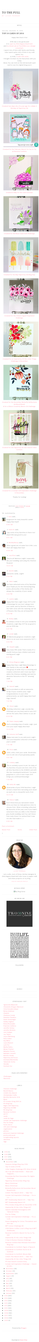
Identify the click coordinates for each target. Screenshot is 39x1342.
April (8, 1286)
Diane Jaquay (14, 721)
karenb (11, 571)
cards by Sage (9, 1118)
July (7, 1278)
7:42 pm (9, 779)
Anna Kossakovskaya (11, 1009)
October (9, 1271)
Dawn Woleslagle (10, 1019)
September (10, 1273)
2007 (6, 1315)
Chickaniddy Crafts (10, 1095)
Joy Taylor (7, 1034)
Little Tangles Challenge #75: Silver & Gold (20, 1169)
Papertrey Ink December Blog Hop (17, 1181)
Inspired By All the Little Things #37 (18, 1207)
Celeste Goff (14, 734)
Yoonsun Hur (8, 1066)
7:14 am (9, 744)
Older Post (33, 829)
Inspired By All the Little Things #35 (18, 1259)
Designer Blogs (23, 1339)
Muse (5, 1099)
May (7, 1283)
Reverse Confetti (10, 1112)
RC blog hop (8, 1110)
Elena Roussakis (9, 1024)
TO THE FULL (11, 13)
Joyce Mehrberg (9, 1036)
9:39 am (9, 550)
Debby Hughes (9, 1021)
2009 (6, 1310)
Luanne (11, 599)
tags (5, 1141)
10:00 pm (9, 729)
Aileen (11, 706)
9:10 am (9, 537)
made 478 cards (22, 56)
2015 (6, 1295)
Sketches (7, 1078)
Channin (6, 1013)
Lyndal (11, 634)
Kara (10, 516)
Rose (11, 749)
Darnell (12, 686)
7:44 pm (9, 681)
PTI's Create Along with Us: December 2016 (20, 1205)
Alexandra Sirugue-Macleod (13, 1007)
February (9, 1291)
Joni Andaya (8, 1032)
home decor (8, 1124)
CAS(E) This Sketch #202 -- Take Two (18, 1193)
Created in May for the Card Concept (19, 192)
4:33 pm (9, 594)
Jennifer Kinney (9, 1028)
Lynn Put (6, 1045)
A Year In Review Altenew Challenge (18, 1240)
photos (6, 1131)
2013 (6, 1300)
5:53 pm (9, 642)
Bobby (11, 618)
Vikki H (11, 581)
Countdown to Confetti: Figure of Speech (20, 1247)
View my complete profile (19, 881)
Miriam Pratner (9, 1049)
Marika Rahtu (8, 1047)
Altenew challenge (10, 1089)
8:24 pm (9, 716)
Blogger (23, 1328)
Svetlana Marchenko (11, 1060)
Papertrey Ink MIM (10, 1108)
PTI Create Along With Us (12, 1101)
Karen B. (12, 529)
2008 (6, 1313)
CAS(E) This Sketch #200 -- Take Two (19, 1256)
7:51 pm (9, 701)
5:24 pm (9, 613)
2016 (6, 1159)
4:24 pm (9, 576)
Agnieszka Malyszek (11, 1005)
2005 (6, 1320)
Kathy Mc (13, 784)
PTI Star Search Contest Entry (16, 1261)
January (9, 1293)
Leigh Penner (19, 871)
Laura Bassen (8, 1043)
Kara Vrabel (8, 1038)
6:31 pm (9, 657)
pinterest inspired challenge (14, 1133)
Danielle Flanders (10, 1017)
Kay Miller (7, 1040)
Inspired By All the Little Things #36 (18, 1237)
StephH (12, 647)
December (10, 1162)
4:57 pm (9, 757)
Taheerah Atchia (9, 1062)
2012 (6, 1303)
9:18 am (9, 821)
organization (8, 1129)
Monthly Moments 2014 (12, 1097)
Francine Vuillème (10, 1026)
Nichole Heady (9, 1055)
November (10, 1268)
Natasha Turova (9, 1051)
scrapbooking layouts (11, 1137)
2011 (6, 1305)
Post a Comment (8, 826)
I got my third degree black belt (21, 44)
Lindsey (12, 762)
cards (22, 507)
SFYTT (6, 1114)
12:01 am (9, 795)
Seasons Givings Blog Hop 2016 (16, 1164)
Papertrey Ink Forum (11, 1057)
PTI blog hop (8, 1103)
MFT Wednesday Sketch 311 (15, 1202)
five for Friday (8, 1122)
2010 (6, 1308)
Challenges (8, 1076)
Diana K (12, 800)
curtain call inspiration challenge (15, 1120)
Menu (19, 25)
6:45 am (9, 524)
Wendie (6, 1064)
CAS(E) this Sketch (10, 1093)
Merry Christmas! (11, 1183)
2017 (6, 1157)
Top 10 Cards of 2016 (12, 1166)
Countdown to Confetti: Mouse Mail (18, 1254)
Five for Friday (10, 1214)
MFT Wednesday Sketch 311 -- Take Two (19, 1200)
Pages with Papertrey (11, 1105)
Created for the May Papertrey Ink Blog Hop (19, 274)
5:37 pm (9, 629)
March (8, 1288)
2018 (6, 1154)
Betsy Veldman (9, 1011)
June (8, 1281)
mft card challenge (10, 1127)
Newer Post (6, 829)
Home (20, 829)
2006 (6, 1318)
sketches (7, 1139)
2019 (6, 1152)
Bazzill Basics (8, 1091)
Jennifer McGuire (10, 1030)
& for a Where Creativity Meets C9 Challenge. (19, 406)
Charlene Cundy (9, 1015)
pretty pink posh (9, 1135)
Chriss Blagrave (14, 662)
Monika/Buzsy (13, 542)
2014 (6, 1298)
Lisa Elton (12, 555)
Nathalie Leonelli (10, 1053)
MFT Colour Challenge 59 (14, 1226)
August (8, 1276)
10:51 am (9, 566)
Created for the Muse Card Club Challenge (19, 233)
